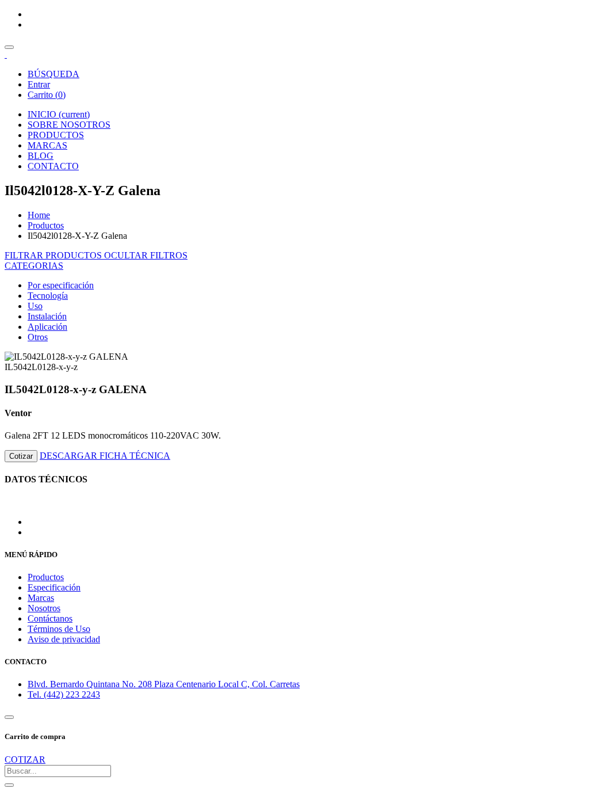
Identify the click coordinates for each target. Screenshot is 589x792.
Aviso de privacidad (64, 639)
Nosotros (44, 608)
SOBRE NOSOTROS (69, 125)
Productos (46, 225)
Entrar (39, 84)
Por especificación (61, 285)
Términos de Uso (59, 629)
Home (39, 215)
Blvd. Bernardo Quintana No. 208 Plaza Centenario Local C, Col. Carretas (164, 684)
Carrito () (47, 95)
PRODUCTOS (56, 135)
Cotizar (21, 456)
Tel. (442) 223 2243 (64, 694)
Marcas (41, 598)
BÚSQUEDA (53, 74)
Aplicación (47, 327)
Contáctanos (50, 618)
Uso (35, 306)
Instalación (47, 316)
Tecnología (48, 295)
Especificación (54, 587)
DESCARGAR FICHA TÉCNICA (105, 455)
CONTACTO (53, 166)
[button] (34, 266)
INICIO (59, 114)
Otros (38, 337)
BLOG (40, 156)
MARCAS (47, 145)
